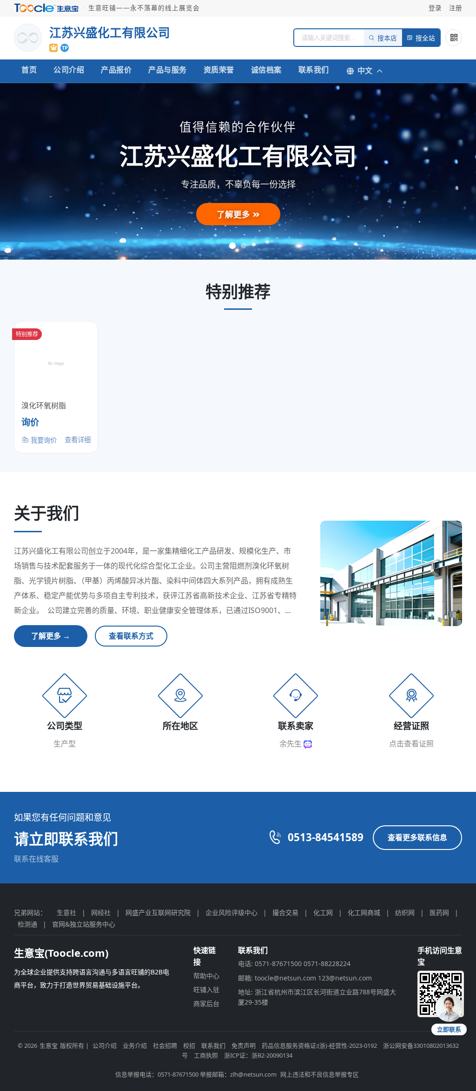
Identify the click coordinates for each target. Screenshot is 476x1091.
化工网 (323, 912)
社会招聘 (165, 1045)
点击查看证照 (411, 743)
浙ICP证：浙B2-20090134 (258, 1055)
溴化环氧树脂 (43, 405)
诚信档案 (266, 70)
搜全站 (425, 38)
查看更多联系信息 (417, 837)
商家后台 (206, 1003)
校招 (189, 1045)
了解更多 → (50, 636)
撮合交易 (285, 912)
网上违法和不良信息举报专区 (319, 1074)
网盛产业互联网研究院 (158, 912)
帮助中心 (206, 975)
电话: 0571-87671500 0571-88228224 (294, 963)
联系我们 (313, 70)
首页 (29, 70)
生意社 (66, 912)
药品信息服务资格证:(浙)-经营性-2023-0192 (319, 1045)
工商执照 (206, 1055)
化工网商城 (364, 912)
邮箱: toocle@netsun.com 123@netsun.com (305, 977)
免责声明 (243, 1045)
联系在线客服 (36, 859)
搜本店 (387, 38)
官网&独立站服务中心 (83, 924)
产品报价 (116, 70)
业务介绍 (135, 1045)
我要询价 (43, 440)
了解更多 (234, 214)
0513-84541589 (326, 837)
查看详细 (78, 439)
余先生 (291, 743)
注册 (455, 7)
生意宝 (49, 1045)
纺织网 (405, 912)
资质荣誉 (219, 70)
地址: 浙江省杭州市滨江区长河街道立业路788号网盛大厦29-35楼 (317, 996)
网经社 (101, 912)
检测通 (27, 924)
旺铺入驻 (206, 989)
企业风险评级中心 (231, 912)
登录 (435, 7)
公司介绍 (68, 70)
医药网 (439, 912)
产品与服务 (167, 70)
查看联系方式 (131, 636)
